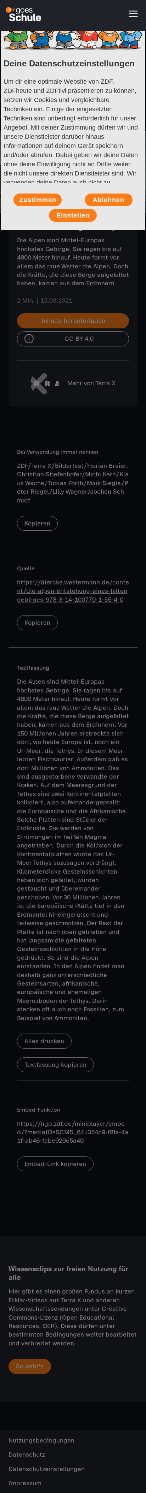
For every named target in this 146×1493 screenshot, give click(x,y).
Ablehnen (108, 199)
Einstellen (73, 215)
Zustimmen (37, 199)
